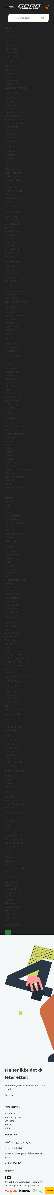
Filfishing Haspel (12, 227)
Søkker (8, 705)
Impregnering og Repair (16, 676)
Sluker (8, 361)
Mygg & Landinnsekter (16, 508)
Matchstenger (12, 126)
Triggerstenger (12, 261)
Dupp (7, 735)
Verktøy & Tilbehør (14, 812)
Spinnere (9, 364)
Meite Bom (10, 105)
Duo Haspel (10, 234)
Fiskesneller (10, 307)
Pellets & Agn (11, 80)
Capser (8, 644)
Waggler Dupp (12, 747)
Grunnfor (9, 66)
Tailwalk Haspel (12, 231)
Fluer (7, 492)
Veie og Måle (11, 861)
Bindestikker (11, 551)
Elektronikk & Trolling (15, 868)
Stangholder (11, 832)
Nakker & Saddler (13, 594)
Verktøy (9, 558)
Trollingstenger (12, 294)
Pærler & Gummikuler (15, 804)
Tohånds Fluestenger (15, 430)
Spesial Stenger (12, 298)
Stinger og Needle (14, 119)
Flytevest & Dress (13, 654)
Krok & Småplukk (13, 681)
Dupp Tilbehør (12, 758)
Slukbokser (10, 899)
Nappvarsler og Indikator (17, 112)
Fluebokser (10, 459)
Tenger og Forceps (14, 839)
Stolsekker (10, 914)
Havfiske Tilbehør (13, 198)
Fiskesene (9, 338)
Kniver (8, 853)
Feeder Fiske (11, 36)
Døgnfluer (10, 501)
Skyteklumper (11, 444)
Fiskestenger (11, 206)
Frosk (7, 389)
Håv (6, 817)
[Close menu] (8, 932)
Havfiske (9, 146)
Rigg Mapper (11, 917)
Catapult (9, 108)
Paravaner (9, 850)
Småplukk (9, 807)
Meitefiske (10, 31)
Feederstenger (12, 49)
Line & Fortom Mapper (16, 455)
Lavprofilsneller (12, 319)
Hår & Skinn (10, 590)
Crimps (8, 786)
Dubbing (9, 583)
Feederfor (10, 70)
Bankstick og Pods (14, 123)
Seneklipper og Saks (14, 843)
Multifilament (11, 343)
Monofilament (12, 347)
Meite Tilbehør (12, 93)
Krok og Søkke (12, 686)
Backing (8, 448)
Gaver (7, 871)
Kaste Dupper (11, 744)
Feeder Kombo (12, 56)
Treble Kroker (11, 698)
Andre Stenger (12, 286)
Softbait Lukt (11, 404)
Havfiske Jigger (12, 187)
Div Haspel (10, 256)
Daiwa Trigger (11, 266)
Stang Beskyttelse (14, 892)
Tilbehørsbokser (13, 903)
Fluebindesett (11, 612)
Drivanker (9, 857)
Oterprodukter (12, 846)
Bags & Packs (11, 881)
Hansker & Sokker (13, 665)
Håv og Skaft (11, 134)
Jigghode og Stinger (15, 770)
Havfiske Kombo (13, 158)
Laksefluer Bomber (14, 533)
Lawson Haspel (12, 220)
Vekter (8, 828)
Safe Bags (10, 896)
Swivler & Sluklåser (14, 714)
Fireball (8, 165)
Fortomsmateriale (14, 473)
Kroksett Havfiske (13, 172)
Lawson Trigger (12, 270)
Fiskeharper (10, 194)
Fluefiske (9, 413)
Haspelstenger (12, 211)
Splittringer (10, 730)
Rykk (7, 183)
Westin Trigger (12, 273)
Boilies (8, 77)
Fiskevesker (10, 910)
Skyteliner (10, 451)
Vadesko (9, 629)
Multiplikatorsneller (14, 315)
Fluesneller (10, 437)
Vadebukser (10, 626)
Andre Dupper (11, 765)
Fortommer (10, 783)
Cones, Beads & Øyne (15, 579)
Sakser (8, 562)
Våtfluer (9, 497)
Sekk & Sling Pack (13, 885)
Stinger (8, 779)
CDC (7, 576)
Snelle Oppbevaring (14, 889)
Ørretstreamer (12, 515)
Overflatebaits (12, 372)
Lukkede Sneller (12, 326)
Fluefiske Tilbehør (13, 487)
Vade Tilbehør (11, 669)
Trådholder (10, 565)
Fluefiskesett (11, 423)
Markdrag (9, 407)
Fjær (7, 587)
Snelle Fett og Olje (14, 333)
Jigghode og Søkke (14, 190)
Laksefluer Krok (12, 537)
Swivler (8, 723)
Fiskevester (10, 636)
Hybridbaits (10, 386)
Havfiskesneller (12, 155)
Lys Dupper (10, 755)
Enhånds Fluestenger (15, 426)
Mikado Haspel (12, 249)
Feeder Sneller (12, 52)
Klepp (7, 825)
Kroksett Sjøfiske (13, 176)
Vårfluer (9, 505)
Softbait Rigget (12, 397)
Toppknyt (9, 130)
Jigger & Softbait (13, 400)
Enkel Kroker (11, 691)
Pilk (6, 162)
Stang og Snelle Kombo (16, 301)
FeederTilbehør (12, 45)
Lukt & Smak (11, 84)
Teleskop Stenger (13, 291)
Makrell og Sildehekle (15, 180)
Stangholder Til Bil (14, 835)
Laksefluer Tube (12, 526)
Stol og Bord (11, 137)
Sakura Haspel (11, 252)
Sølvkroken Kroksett (15, 169)
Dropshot (9, 796)
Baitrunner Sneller (13, 330)
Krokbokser (10, 572)
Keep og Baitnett (13, 141)
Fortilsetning (11, 73)
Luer (7, 647)
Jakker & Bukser (12, 633)
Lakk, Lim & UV (12, 608)
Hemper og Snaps (13, 726)
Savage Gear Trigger (15, 277)
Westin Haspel (12, 224)
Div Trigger (10, 281)
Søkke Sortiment (13, 709)
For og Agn (10, 61)
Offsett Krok (11, 702)
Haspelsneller (11, 312)
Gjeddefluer (10, 541)
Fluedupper (10, 751)
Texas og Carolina (13, 800)
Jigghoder (10, 776)
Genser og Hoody (13, 661)
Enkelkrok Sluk (12, 695)
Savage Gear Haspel (14, 245)
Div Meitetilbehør (13, 116)
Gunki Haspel (11, 242)
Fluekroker (10, 569)
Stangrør (9, 921)
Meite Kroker (11, 101)
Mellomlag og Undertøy (16, 658)
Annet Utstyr (11, 791)
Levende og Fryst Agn (15, 87)
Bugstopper (11, 640)
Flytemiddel (10, 466)
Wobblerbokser (12, 907)
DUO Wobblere (12, 379)
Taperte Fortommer (15, 477)
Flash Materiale (12, 597)
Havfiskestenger (13, 151)
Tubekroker (10, 530)
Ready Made (10, 98)
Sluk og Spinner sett (15, 382)
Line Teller (10, 201)
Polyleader (10, 480)
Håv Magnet (11, 821)
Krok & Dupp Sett (13, 762)
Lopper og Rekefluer (15, 523)
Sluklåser (9, 719)
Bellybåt (9, 484)
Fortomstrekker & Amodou (18, 469)
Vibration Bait (11, 368)
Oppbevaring (11, 876)
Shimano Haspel (12, 238)
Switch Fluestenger (14, 433)
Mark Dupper (11, 740)
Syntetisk (9, 601)
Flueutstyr (10, 418)
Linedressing (11, 462)
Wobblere (9, 375)
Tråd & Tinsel (11, 605)
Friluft (8, 864)
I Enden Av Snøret (13, 356)
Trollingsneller (12, 322)
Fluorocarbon (11, 351)
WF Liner (9, 441)
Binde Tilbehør (12, 554)
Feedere (9, 41)
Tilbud (8, 28)
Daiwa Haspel (11, 216)
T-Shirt (8, 651)
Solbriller (9, 672)
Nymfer (8, 512)
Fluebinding (10, 546)
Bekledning (10, 617)
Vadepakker (10, 622)
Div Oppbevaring (13, 925)
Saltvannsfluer (12, 519)
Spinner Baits (11, 393)
